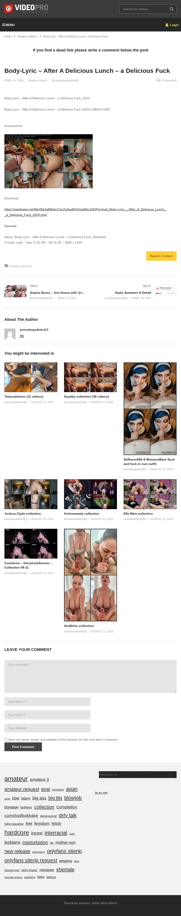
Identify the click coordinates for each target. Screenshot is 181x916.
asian (71, 789)
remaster (47, 870)
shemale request (13, 877)
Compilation (66, 807)
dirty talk (68, 815)
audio (7, 798)
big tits (55, 798)
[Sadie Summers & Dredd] (136, 292)
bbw (15, 798)
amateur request (21, 788)
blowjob (73, 798)
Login (174, 25)
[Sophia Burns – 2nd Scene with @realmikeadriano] (45, 292)
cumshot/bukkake (21, 815)
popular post (11, 870)
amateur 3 (39, 779)
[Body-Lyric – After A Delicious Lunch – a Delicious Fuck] (30, 377)
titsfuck (51, 877)
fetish (56, 823)
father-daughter (14, 824)
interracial (56, 833)
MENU (10, 25)
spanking (29, 877)
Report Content (161, 256)
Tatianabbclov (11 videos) (23, 396)
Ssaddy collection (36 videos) (86, 396)
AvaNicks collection (79, 626)
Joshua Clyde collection (22, 513)
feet (29, 823)
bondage (11, 807)
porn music (29, 870)
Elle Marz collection (138, 513)
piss (76, 861)
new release (17, 851)
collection (44, 806)
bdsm (25, 798)
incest (37, 833)
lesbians (12, 842)
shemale (65, 869)
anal (45, 788)
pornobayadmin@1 (34, 329)
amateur (15, 266)
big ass (39, 798)
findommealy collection (81, 513)
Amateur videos (37, 80)
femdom (42, 823)
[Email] (22, 336)
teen (40, 877)
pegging (65, 861)
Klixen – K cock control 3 (135, 774)
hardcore (26, 266)
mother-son (65, 842)
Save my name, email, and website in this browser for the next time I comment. (63, 739)
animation (58, 789)
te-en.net (101, 792)
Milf (51, 843)
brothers (26, 807)
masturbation (35, 842)
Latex (72, 833)
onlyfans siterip (64, 851)
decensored (48, 816)
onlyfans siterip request (30, 860)
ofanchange (38, 852)
